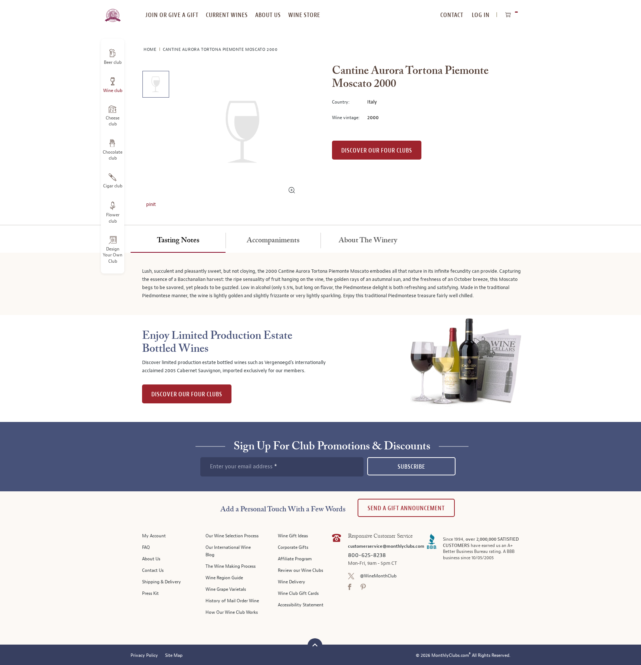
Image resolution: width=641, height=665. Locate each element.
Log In (481, 15)
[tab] (178, 241)
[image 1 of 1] (155, 86)
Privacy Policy (144, 655)
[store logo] (112, 11)
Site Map (174, 655)
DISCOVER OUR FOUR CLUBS (186, 394)
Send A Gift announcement (406, 508)
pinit (151, 204)
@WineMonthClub (378, 576)
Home (151, 49)
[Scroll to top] (315, 644)
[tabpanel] (320, 284)
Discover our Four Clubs (376, 150)
